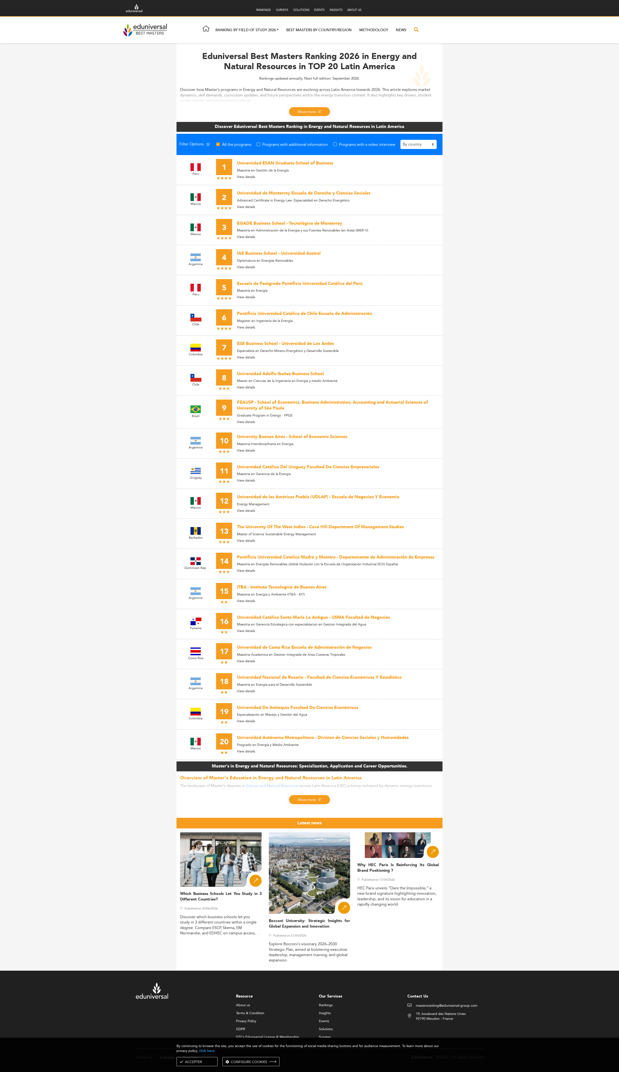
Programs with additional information (295, 144)
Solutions (326, 1029)
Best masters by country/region (319, 30)
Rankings (326, 1005)
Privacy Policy (246, 1021)
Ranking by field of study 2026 (245, 30)
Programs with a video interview (367, 144)
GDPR (240, 1029)
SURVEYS (282, 9)
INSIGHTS (336, 9)
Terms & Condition (250, 1013)
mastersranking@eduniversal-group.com (446, 1005)
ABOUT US (354, 9)
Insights (325, 1013)
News (401, 30)
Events (324, 1021)
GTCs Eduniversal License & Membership (267, 1037)
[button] (278, 30)
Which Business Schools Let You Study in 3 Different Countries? (221, 896)
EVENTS (319, 9)
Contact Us (417, 996)
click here (206, 1051)
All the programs (236, 144)
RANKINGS (263, 9)
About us (243, 1005)
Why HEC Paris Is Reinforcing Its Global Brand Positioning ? (398, 868)
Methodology (373, 30)
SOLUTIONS (301, 9)
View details (246, 176)
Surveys (325, 1037)
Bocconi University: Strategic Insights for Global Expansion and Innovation (309, 924)
